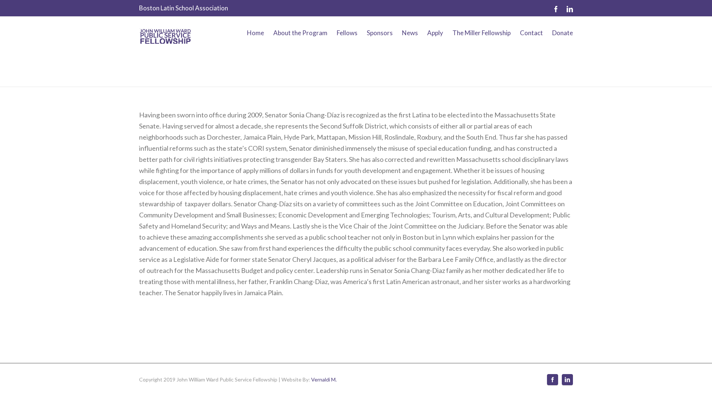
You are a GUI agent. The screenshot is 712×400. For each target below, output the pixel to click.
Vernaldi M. (324, 379)
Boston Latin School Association (183, 8)
